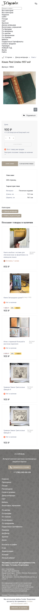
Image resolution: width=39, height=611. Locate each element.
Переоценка (6, 482)
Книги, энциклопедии (12, 216)
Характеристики (26, 163)
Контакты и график (9, 545)
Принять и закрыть (19, 608)
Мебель (5, 502)
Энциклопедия (7, 551)
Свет (3, 499)
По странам (6, 517)
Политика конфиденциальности (18, 595)
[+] (13, 138)
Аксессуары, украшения (11, 505)
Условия (5, 555)
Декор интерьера (10, 211)
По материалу (7, 520)
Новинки (5, 479)
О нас (4, 548)
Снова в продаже (8, 492)
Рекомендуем (7, 489)
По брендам (6, 513)
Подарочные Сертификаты (12, 527)
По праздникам (8, 523)
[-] (5, 138)
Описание (10, 163)
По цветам (6, 510)
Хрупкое (5, 537)
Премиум (5, 530)
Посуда (4, 486)
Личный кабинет (8, 558)
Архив (4, 540)
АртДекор (5, 533)
